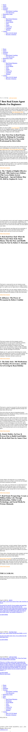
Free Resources (10, 12)
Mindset (8, 30)
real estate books (15, 127)
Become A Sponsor (11, 34)
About (4, 6)
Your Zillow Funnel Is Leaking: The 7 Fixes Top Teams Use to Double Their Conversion (13, 659)
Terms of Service (16, 731)
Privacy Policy (5, 731)
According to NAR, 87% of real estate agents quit (11, 149)
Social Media (9, 22)
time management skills (17, 112)
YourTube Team (13, 632)
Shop (4, 15)
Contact (5, 31)
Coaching (8, 28)
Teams (7, 25)
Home (4, 5)
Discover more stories (5, 674)
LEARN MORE (4, 614)
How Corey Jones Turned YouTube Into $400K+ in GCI (13, 633)
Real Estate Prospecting (5, 558)
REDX (10, 600)
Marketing (9, 20)
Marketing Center (8, 14)
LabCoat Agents (13, 98)
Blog (4, 17)
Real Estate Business (11, 19)
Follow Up (9, 26)
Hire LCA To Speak (11, 33)
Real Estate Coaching (12, 11)
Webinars (5, 8)
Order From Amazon (5, 167)
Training (5, 9)
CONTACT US (4, 729)
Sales (7, 23)
